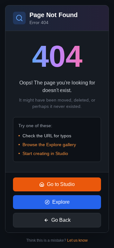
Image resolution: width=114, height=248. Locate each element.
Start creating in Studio (45, 153)
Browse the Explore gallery (49, 144)
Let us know (77, 240)
